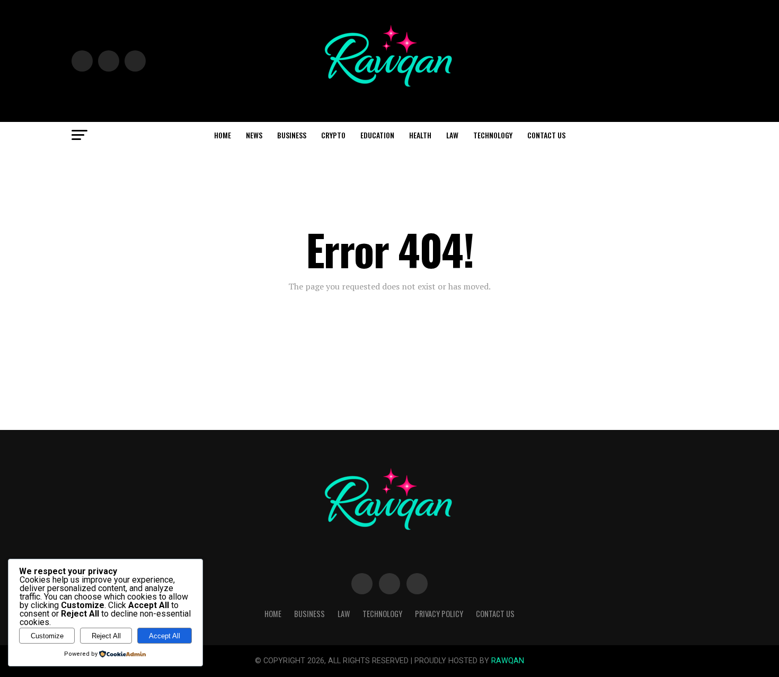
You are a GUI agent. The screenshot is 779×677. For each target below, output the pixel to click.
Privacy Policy (439, 613)
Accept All (164, 636)
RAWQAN (507, 660)
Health (420, 134)
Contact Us (546, 134)
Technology (492, 134)
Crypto (333, 134)
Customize (47, 636)
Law (452, 134)
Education (377, 134)
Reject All (106, 636)
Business (291, 134)
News (254, 134)
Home (222, 134)
